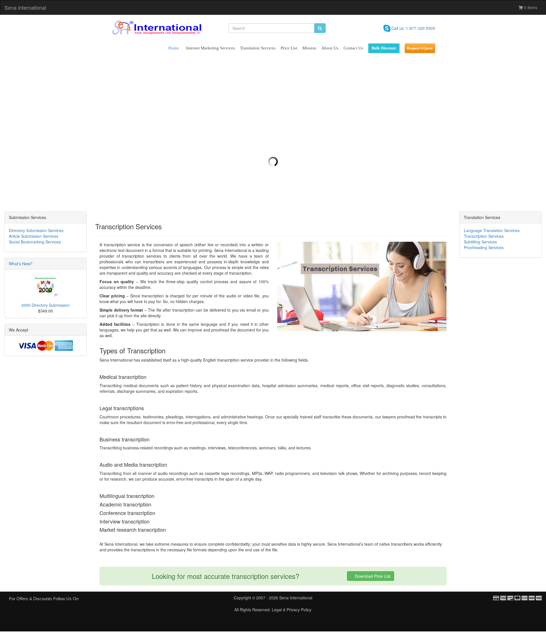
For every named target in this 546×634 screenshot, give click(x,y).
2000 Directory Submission (45, 305)
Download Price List (372, 576)
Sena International (25, 7)
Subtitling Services (480, 242)
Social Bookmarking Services (35, 242)
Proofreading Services (484, 247)
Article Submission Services (33, 236)
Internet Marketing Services (210, 48)
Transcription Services (484, 236)
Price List (289, 48)
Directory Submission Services (36, 230)
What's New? (20, 263)
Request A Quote (420, 48)
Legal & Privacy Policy (291, 609)
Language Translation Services (492, 230)
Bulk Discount (384, 48)
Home (173, 48)
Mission (309, 48)
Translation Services (258, 48)
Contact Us (353, 48)
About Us (329, 48)
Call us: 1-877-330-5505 (413, 28)
